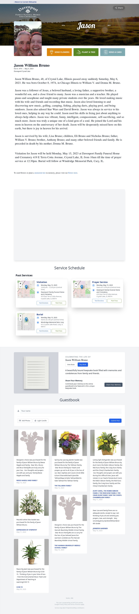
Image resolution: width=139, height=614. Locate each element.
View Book (70, 364)
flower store (72, 172)
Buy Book (82, 364)
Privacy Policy (63, 604)
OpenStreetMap (72, 608)
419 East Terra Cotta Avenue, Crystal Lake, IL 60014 (51, 297)
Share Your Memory (113, 385)
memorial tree (40, 172)
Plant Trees (58, 303)
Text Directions (43, 303)
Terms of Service (75, 604)
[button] (26, 287)
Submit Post (115, 421)
